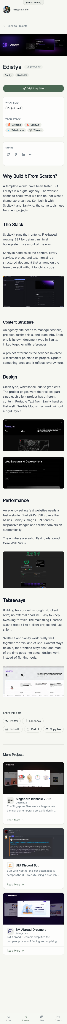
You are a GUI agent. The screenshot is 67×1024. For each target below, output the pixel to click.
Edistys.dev (33, 66)
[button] (33, 2)
